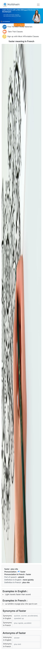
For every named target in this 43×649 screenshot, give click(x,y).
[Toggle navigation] (38, 5)
